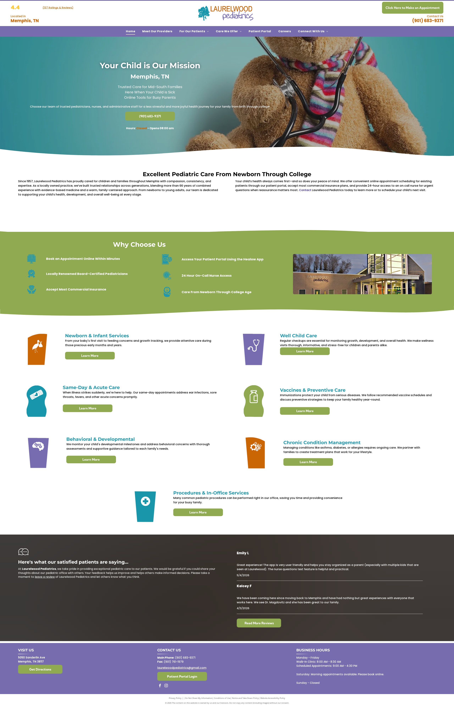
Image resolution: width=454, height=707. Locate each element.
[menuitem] (130, 31)
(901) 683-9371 (427, 21)
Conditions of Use (222, 698)
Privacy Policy (175, 698)
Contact (305, 190)
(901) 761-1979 (174, 662)
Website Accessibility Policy (272, 698)
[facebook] (160, 686)
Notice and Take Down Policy (245, 698)
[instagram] (166, 686)
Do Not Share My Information (198, 698)
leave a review (45, 577)
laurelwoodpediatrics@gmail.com (181, 668)
